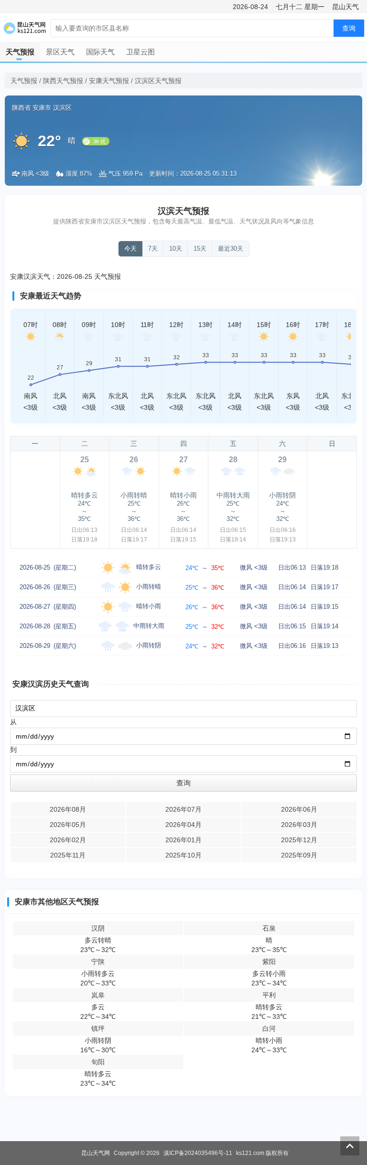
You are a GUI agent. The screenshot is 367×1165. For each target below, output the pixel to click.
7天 (153, 248)
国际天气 (100, 52)
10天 (175, 248)
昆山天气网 (95, 1153)
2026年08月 (68, 809)
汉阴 (98, 928)
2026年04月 (183, 824)
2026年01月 (183, 840)
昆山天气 (345, 7)
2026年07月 (183, 809)
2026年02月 (68, 840)
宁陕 (98, 961)
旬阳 (98, 1062)
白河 (269, 1028)
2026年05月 (68, 824)
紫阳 (269, 961)
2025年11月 (68, 855)
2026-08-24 (250, 7)
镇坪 (98, 1028)
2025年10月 (183, 855)
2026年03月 (299, 824)
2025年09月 (299, 855)
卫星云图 (140, 52)
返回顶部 (349, 1145)
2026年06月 (299, 809)
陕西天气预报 (63, 81)
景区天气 (60, 52)
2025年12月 (299, 840)
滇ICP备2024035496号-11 (197, 1153)
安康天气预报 (109, 81)
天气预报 (20, 52)
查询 (349, 28)
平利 (269, 995)
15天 (200, 248)
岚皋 (98, 995)
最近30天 (230, 248)
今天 (130, 248)
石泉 (269, 928)
